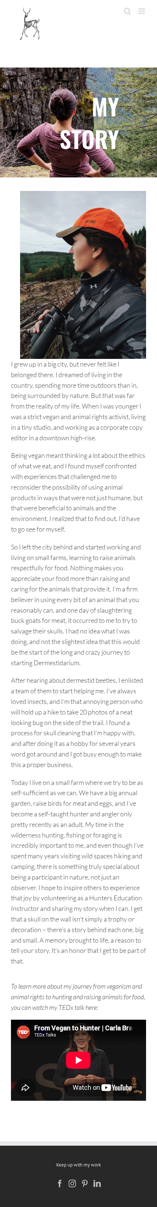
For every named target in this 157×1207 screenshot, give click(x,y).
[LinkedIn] (97, 1183)
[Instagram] (72, 1183)
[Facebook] (60, 1183)
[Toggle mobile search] (127, 11)
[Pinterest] (84, 1183)
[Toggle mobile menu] (142, 11)
